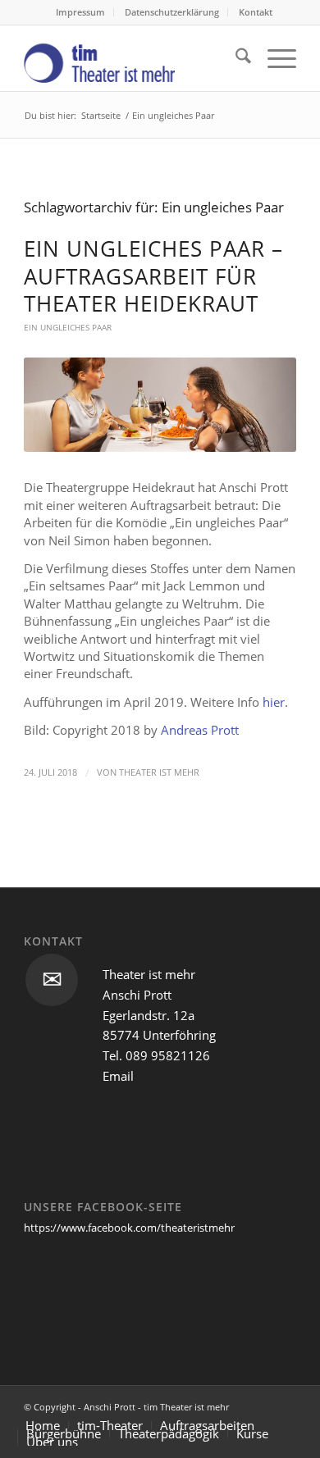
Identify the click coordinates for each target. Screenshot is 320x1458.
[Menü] (273, 58)
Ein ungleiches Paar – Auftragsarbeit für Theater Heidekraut (153, 276)
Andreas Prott (200, 730)
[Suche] (235, 58)
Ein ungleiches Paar (68, 327)
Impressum (80, 12)
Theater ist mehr (159, 772)
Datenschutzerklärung (172, 12)
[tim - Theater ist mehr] (132, 58)
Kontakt (255, 12)
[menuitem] (81, 12)
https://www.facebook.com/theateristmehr (129, 1227)
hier (274, 702)
